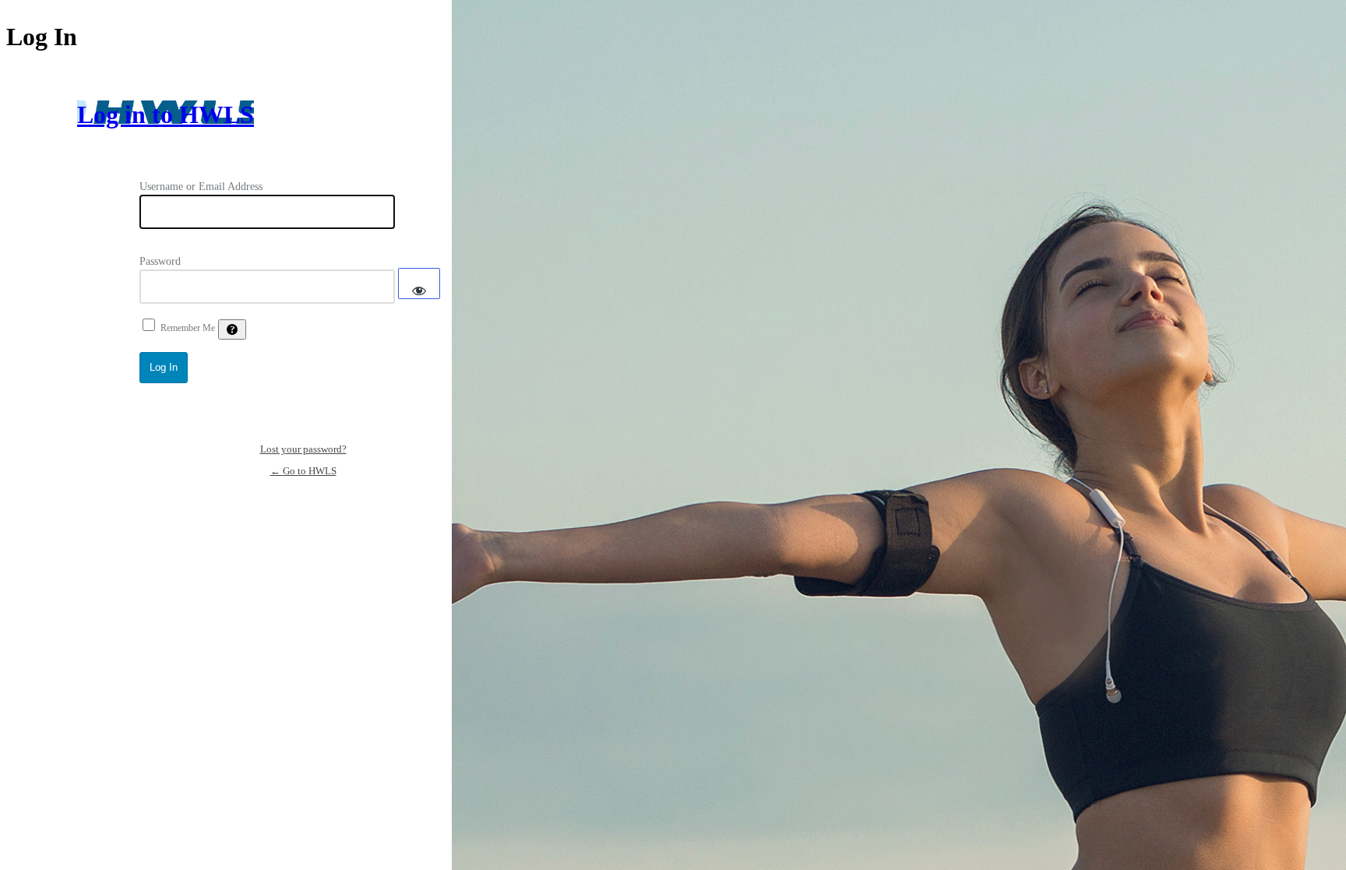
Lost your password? (303, 449)
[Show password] (419, 283)
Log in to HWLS (165, 114)
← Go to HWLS (303, 471)
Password (160, 261)
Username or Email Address (201, 186)
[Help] (232, 329)
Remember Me (187, 327)
